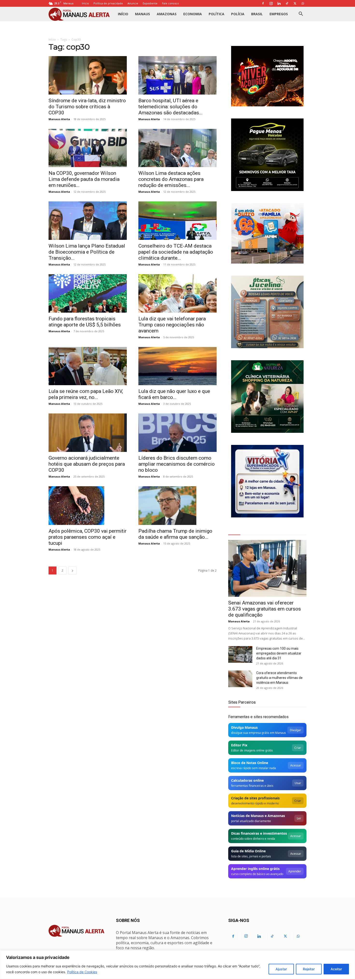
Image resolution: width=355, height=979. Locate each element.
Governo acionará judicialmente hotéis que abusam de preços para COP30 (87, 464)
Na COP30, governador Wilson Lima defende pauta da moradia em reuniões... (84, 179)
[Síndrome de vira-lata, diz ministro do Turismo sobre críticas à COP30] (88, 75)
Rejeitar (309, 969)
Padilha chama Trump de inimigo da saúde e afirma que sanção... (175, 534)
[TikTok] (287, 3)
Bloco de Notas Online (249, 762)
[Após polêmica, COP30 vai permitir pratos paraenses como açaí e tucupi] (88, 505)
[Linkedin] (279, 3)
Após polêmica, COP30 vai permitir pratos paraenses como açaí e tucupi (88, 537)
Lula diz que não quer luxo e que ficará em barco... (174, 394)
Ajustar (281, 969)
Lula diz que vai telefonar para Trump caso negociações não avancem (172, 325)
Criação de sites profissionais (255, 798)
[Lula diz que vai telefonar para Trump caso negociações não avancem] (177, 293)
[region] (177, 964)
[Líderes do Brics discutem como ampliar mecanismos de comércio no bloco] (177, 432)
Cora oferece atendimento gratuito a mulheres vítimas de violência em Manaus (279, 678)
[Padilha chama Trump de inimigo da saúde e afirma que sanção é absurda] (177, 505)
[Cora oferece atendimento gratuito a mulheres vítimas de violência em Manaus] (240, 678)
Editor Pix (239, 745)
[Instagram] (271, 3)
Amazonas (167, 14)
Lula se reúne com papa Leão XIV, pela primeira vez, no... (86, 394)
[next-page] (72, 570)
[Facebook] (263, 3)
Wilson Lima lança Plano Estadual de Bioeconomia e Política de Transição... (87, 252)
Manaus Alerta (59, 119)
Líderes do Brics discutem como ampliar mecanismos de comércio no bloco (176, 464)
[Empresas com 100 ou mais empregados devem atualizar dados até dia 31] (240, 654)
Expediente (150, 3)
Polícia (237, 14)
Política (216, 14)
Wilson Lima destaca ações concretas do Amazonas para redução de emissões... (171, 179)
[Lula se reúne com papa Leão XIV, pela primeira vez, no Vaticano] (88, 366)
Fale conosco (170, 3)
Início (85, 3)
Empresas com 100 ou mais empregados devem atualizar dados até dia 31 (278, 653)
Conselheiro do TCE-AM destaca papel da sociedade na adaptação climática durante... (175, 252)
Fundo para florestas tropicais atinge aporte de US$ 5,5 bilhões (85, 322)
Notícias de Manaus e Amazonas (258, 815)
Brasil (257, 14)
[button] (300, 14)
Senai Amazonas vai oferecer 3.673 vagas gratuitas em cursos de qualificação (264, 609)
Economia (192, 14)
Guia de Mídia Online (248, 851)
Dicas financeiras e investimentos (259, 833)
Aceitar (336, 969)
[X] (294, 3)
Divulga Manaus (244, 727)
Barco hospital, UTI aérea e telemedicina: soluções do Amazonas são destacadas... (170, 107)
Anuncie (133, 3)
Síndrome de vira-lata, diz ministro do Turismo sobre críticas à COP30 (87, 107)
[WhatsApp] (302, 3)
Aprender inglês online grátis (255, 868)
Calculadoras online (247, 780)
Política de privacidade (108, 3)
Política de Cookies (82, 972)
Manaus (142, 14)
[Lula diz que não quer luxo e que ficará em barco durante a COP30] (177, 366)
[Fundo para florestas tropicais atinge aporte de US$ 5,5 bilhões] (88, 293)
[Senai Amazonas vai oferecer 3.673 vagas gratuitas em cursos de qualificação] (267, 568)
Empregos (279, 14)
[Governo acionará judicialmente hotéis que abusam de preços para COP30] (88, 432)
